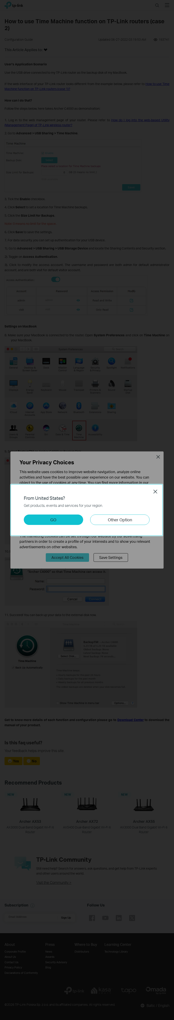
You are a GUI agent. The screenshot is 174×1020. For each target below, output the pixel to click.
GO (53, 519)
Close (155, 491)
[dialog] (87, 510)
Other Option (120, 519)
